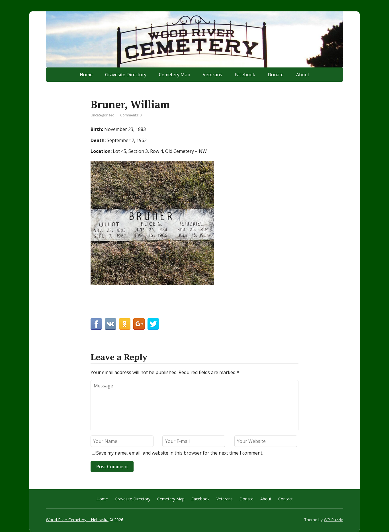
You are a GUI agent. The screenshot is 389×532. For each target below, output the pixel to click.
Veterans (212, 74)
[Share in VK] (110, 324)
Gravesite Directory (125, 74)
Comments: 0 (131, 115)
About (302, 74)
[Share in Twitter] (153, 324)
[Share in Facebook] (96, 324)
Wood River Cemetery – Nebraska (77, 519)
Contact (285, 499)
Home (86, 74)
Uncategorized (102, 115)
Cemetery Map (174, 74)
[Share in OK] (124, 324)
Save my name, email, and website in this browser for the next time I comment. (179, 453)
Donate (276, 74)
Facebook (245, 74)
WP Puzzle (333, 519)
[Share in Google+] (139, 324)
